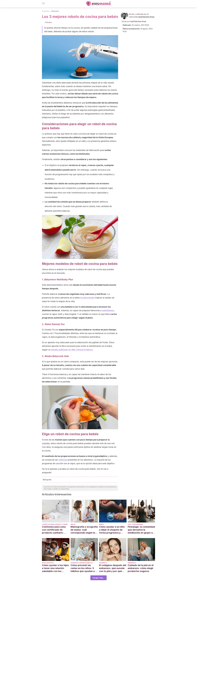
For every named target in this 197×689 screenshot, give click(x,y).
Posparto (103, 563)
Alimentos (55, 11)
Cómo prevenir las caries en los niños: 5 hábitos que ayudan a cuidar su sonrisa (83, 568)
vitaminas (62, 460)
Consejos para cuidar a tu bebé (55, 524)
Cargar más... (98, 578)
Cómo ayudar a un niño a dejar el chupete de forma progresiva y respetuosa (112, 529)
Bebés (101, 524)
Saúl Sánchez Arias (146, 17)
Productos (45, 11)
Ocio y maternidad (135, 524)
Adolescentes (48, 563)
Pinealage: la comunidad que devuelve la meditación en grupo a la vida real (141, 529)
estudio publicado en (72, 349)
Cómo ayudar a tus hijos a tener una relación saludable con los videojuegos (55, 568)
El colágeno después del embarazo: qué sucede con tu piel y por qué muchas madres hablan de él (112, 568)
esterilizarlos (108, 310)
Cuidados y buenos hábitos (82, 563)
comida (46, 443)
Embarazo (132, 563)
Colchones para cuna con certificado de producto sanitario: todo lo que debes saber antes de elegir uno (55, 529)
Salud (73, 524)
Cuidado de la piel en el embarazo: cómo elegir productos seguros (140, 568)
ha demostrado (87, 297)
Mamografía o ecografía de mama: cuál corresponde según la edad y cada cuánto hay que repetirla (84, 529)
